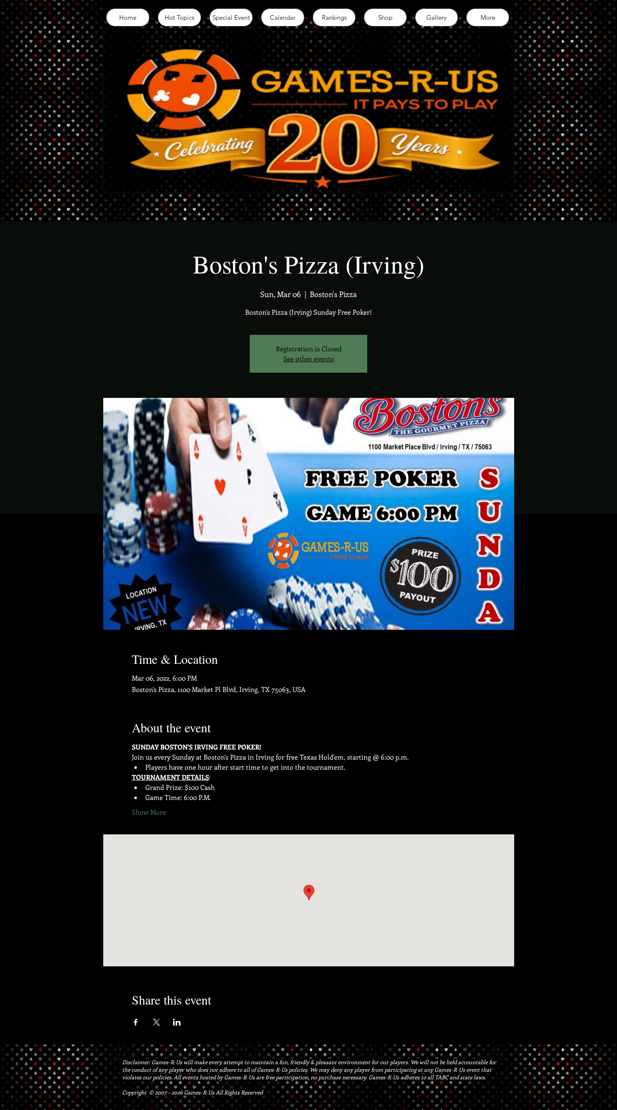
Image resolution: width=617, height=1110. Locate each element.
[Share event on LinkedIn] (177, 1022)
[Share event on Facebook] (136, 1022)
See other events (308, 358)
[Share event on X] (156, 1022)
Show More (149, 812)
